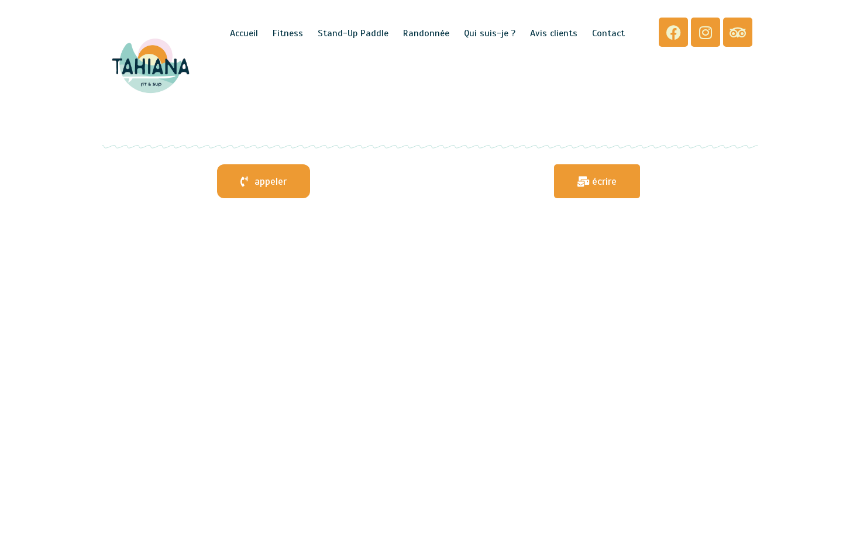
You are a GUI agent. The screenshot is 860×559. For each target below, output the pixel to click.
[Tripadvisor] (737, 32)
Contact (608, 33)
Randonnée (426, 33)
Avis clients (553, 33)
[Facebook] (673, 32)
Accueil (244, 33)
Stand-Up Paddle (353, 33)
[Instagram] (705, 32)
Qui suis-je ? (489, 33)
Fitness (288, 33)
